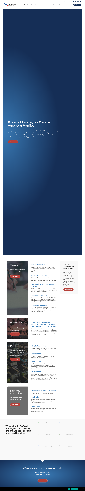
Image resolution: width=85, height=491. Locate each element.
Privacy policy (74, 489)
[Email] (78, 1)
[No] (83, 489)
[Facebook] (74, 1)
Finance (32, 4)
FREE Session (77, 4)
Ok (69, 489)
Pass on (36, 4)
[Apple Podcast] (80, 1)
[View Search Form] (69, 1)
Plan (25, 4)
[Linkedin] (76, 1)
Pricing (59, 4)
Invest (28, 4)
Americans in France (43, 4)
